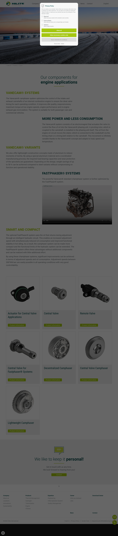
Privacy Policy (57, 43)
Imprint (62, 43)
